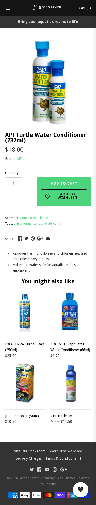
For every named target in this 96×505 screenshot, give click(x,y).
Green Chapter (29, 478)
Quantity (12, 173)
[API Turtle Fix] (70, 384)
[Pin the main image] (33, 238)
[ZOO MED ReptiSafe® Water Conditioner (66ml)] (70, 312)
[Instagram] (55, 470)
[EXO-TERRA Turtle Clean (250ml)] (25, 312)
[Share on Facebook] (20, 238)
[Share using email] (48, 238)
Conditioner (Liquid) (34, 218)
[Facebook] (39, 470)
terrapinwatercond (47, 223)
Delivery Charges (28, 458)
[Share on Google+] (40, 238)
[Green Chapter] (48, 8)
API (20, 159)
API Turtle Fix (61, 416)
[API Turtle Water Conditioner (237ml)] (48, 43)
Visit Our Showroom (29, 451)
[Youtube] (47, 470)
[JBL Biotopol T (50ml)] (25, 384)
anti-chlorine (22, 223)
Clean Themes (65, 478)
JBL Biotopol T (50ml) (22, 416)
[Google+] (63, 470)
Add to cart (64, 190)
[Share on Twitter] (26, 238)
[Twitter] (32, 470)
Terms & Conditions (60, 458)
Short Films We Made (65, 451)
